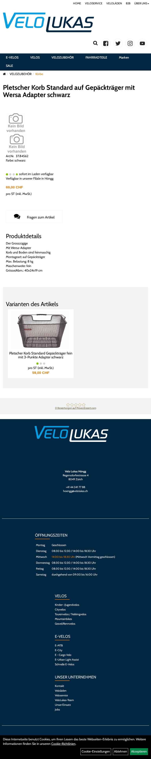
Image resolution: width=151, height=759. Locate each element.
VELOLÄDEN (114, 3)
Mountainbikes (63, 619)
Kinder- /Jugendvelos (67, 605)
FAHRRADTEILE (96, 57)
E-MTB (59, 645)
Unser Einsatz (63, 705)
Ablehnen (120, 751)
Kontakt (59, 686)
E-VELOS (12, 57)
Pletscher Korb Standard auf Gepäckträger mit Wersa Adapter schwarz (69, 91)
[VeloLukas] (48, 22)
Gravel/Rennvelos (65, 623)
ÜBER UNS (140, 3)
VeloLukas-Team (64, 700)
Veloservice (61, 695)
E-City (58, 650)
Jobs (57, 709)
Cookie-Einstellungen (96, 751)
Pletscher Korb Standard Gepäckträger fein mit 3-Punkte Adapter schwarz (40, 355)
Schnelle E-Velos (64, 664)
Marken (124, 57)
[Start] (4, 74)
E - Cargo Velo (63, 655)
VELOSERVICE (93, 3)
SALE (9, 66)
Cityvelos (60, 609)
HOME (77, 3)
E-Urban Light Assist (67, 659)
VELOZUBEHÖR (63, 57)
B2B (128, 3)
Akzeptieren (139, 751)
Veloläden (60, 690)
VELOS (35, 57)
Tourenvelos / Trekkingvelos (70, 614)
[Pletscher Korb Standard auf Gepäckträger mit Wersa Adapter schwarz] (16, 122)
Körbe (39, 74)
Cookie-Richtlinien (63, 744)
